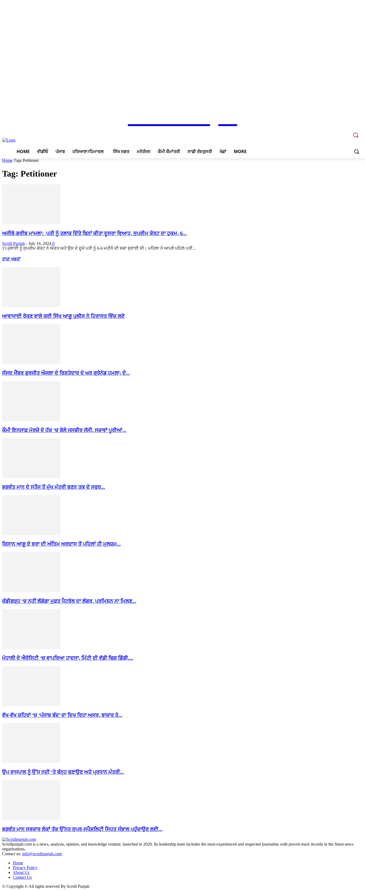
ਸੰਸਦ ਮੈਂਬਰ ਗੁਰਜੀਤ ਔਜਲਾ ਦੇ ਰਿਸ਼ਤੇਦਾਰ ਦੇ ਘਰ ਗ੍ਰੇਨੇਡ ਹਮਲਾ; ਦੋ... (66, 373)
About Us (21, 872)
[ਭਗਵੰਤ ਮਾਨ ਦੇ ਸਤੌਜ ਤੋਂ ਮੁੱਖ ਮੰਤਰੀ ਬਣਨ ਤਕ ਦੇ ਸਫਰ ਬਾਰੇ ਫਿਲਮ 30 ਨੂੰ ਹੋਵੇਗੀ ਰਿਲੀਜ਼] (31, 476)
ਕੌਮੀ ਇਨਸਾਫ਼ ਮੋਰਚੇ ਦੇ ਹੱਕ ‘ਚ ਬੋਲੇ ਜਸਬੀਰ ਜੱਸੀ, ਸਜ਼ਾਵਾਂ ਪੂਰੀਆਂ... (64, 430)
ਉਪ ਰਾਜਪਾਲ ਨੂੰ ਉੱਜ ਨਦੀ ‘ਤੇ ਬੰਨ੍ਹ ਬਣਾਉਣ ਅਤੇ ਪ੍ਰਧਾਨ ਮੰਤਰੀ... (63, 772)
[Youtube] (345, 131)
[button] (356, 151)
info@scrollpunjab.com (42, 853)
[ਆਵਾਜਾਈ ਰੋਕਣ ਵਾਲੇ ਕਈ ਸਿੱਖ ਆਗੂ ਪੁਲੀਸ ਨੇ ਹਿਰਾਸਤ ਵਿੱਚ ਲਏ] (31, 305)
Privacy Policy (25, 867)
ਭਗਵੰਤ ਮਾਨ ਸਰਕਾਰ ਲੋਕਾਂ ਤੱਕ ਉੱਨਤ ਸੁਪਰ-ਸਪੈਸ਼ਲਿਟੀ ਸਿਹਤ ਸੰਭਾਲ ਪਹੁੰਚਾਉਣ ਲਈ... (82, 829)
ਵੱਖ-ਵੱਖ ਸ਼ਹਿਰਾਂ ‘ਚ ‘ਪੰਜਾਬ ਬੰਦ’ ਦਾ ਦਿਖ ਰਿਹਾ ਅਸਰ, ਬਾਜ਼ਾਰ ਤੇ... (62, 715)
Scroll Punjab (13, 243)
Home (7, 160)
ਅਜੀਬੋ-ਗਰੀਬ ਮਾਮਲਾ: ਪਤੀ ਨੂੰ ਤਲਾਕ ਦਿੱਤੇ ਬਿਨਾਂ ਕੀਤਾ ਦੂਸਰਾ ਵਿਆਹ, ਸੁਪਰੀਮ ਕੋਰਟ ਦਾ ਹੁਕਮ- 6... (94, 233)
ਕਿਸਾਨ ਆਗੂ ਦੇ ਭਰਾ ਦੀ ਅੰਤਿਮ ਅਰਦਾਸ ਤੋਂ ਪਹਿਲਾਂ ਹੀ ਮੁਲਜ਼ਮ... (61, 544)
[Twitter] (338, 131)
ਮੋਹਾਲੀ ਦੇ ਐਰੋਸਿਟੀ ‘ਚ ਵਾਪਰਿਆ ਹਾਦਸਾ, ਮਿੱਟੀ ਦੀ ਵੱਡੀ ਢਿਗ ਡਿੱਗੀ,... (67, 658)
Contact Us (22, 877)
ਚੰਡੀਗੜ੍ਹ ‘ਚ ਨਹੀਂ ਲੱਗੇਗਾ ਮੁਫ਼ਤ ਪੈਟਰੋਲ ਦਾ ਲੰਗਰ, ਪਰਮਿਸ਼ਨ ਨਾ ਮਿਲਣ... (69, 601)
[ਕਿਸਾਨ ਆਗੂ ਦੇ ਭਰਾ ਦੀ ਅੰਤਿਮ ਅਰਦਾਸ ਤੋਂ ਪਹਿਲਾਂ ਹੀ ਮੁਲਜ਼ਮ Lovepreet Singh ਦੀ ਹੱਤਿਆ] (31, 534)
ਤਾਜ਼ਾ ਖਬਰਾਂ (11, 259)
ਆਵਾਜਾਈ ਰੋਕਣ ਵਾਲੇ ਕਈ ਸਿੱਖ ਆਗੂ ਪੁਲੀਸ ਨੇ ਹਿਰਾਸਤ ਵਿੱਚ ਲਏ (63, 316)
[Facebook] (323, 131)
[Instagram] (330, 131)
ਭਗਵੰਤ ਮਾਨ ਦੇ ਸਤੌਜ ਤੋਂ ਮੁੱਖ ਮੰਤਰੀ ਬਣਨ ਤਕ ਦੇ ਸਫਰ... (53, 487)
